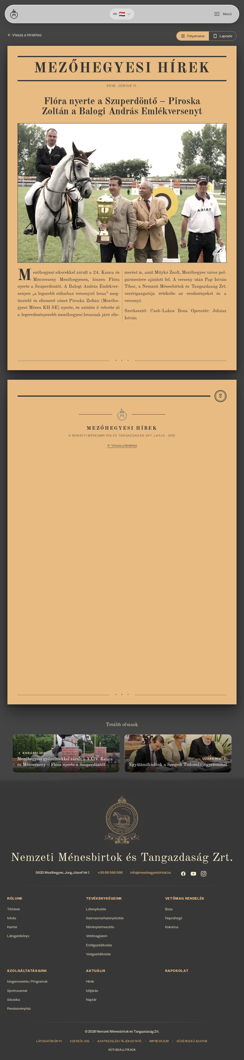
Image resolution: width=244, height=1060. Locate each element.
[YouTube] (193, 873)
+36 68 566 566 (110, 873)
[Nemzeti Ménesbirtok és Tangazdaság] (14, 14)
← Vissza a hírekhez (24, 36)
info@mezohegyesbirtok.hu (150, 873)
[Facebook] (183, 873)
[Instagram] (203, 873)
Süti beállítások (122, 1050)
